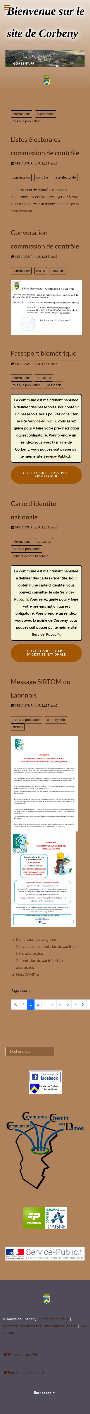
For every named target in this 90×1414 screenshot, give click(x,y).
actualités (44, 378)
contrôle (42, 177)
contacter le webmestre (22, 1326)
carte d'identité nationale (30, 556)
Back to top (43, 1393)
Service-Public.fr (42, 421)
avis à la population (26, 121)
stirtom (18, 727)
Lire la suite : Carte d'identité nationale (46, 653)
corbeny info (56, 720)
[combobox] (29, 1051)
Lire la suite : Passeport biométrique (47, 474)
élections (58, 270)
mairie (40, 270)
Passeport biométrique (43, 353)
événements (45, 114)
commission (21, 177)
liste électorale (65, 177)
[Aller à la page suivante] (83, 1004)
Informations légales (60, 1326)
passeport (54, 385)
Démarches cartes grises (36, 939)
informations (21, 114)
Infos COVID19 (27, 975)
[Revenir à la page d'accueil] (45, 80)
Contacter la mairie (54, 1319)
